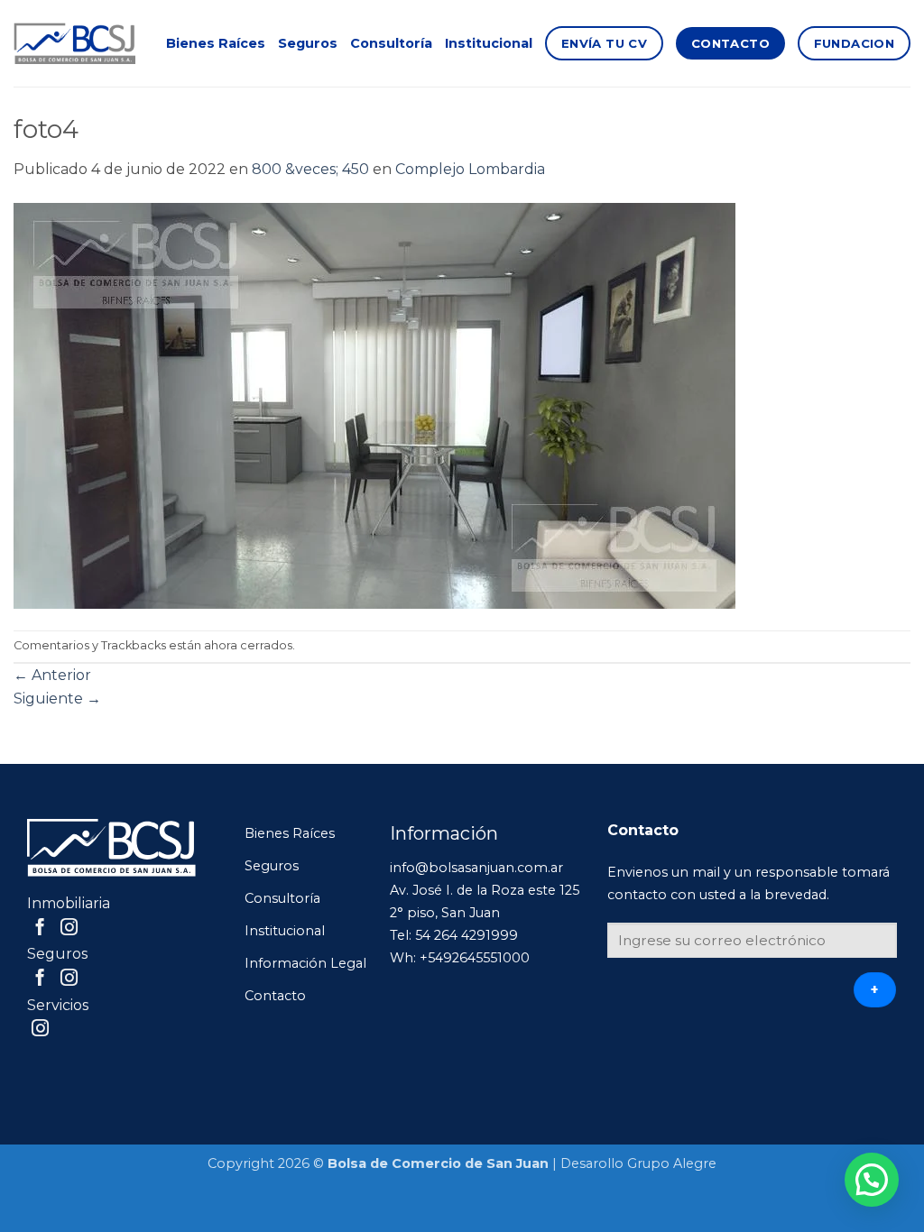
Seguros (307, 43)
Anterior (52, 675)
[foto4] (374, 404)
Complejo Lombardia (470, 169)
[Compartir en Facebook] (40, 928)
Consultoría (391, 43)
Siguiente (57, 698)
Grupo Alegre (671, 1163)
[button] (872, 1180)
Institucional (488, 43)
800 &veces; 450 (310, 169)
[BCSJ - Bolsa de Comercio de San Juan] (74, 43)
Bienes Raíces (215, 43)
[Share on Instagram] (69, 928)
